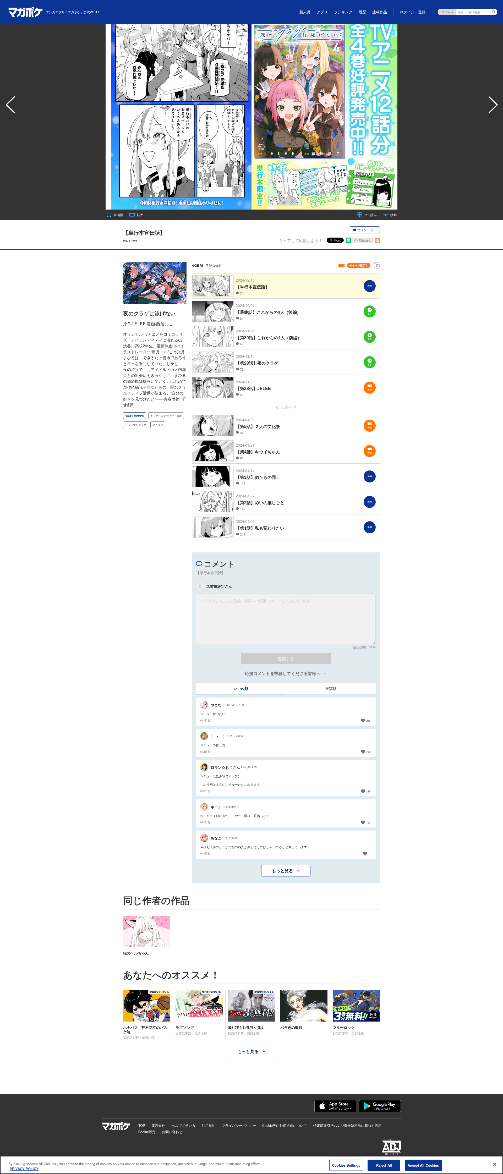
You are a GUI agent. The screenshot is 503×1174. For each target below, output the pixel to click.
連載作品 (379, 12)
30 (368, 720)
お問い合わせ (172, 1131)
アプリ (322, 12)
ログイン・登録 (412, 12)
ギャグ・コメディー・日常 (166, 416)
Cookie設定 (147, 1131)
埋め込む (365, 240)
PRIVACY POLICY (24, 1168)
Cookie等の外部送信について (284, 1125)
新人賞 (304, 12)
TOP (141, 1125)
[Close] (494, 1164)
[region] (251, 1165)
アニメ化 (157, 425)
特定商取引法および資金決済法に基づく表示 (347, 1125)
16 (368, 791)
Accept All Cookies (423, 1165)
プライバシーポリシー (239, 1125)
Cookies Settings (346, 1165)
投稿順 (330, 688)
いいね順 (241, 688)
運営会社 (158, 1125)
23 (368, 752)
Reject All (384, 1165)
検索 (493, 12)
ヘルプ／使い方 (183, 1125)
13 (368, 822)
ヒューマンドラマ (135, 425)
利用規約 (208, 1125)
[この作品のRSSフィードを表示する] (377, 240)
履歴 (362, 12)
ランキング (343, 12)
